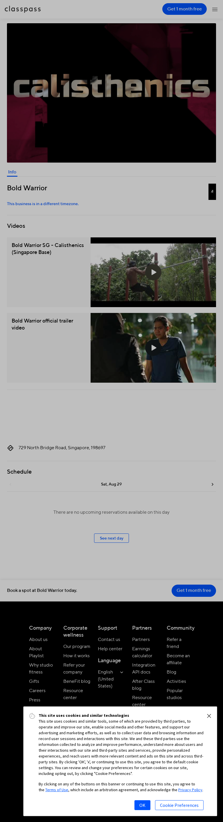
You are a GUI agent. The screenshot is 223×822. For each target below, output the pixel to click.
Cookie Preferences (179, 805)
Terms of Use (56, 789)
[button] (209, 716)
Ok (142, 805)
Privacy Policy (190, 789)
